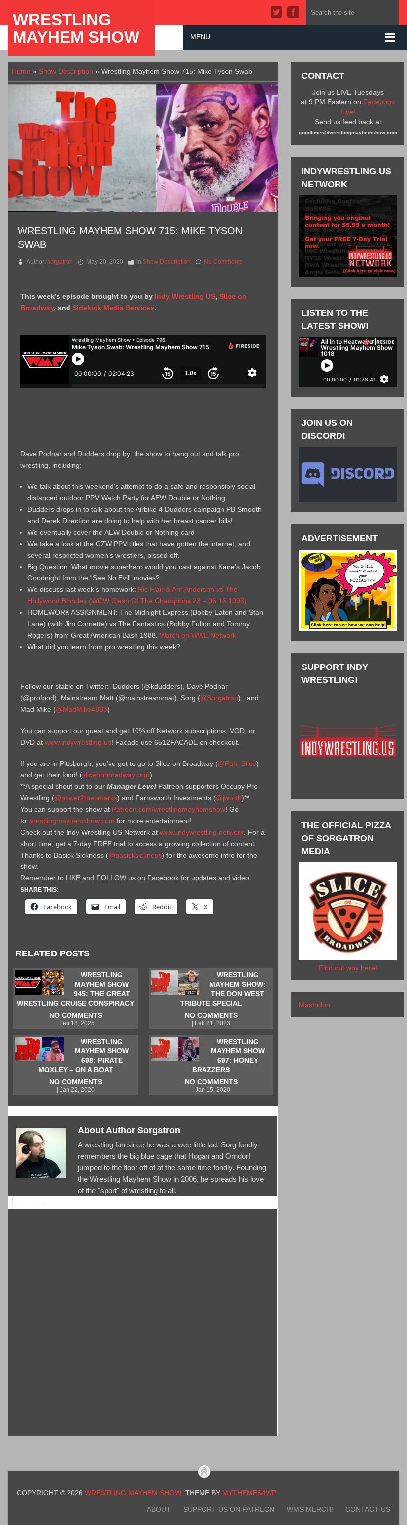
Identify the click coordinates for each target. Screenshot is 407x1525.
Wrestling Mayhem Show (76, 28)
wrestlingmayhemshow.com (71, 821)
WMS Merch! (310, 1509)
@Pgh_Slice (237, 763)
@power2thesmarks (85, 798)
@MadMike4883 (81, 709)
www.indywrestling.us (78, 742)
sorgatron (60, 261)
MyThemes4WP (248, 1493)
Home (21, 71)
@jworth (229, 798)
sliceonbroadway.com (116, 775)
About (159, 1509)
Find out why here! (348, 968)
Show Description (66, 71)
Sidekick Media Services (113, 308)
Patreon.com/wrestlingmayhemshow (168, 809)
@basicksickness (135, 855)
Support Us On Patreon (228, 1509)
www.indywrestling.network (202, 832)
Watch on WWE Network (198, 635)
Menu (200, 37)
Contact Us (367, 1509)
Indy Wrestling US (185, 296)
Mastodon (314, 1005)
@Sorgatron (219, 698)
